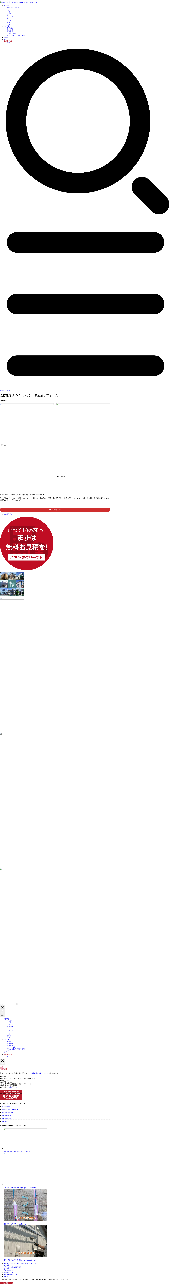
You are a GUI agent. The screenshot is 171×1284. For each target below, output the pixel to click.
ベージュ (10, 9)
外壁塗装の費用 (6, 1115)
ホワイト (10, 20)
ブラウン (10, 11)
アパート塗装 (11, 33)
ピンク (9, 22)
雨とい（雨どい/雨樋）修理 (16, 35)
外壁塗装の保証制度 (7, 1112)
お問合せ (6, 1276)
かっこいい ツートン (13, 7)
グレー (9, 18)
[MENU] (85, 387)
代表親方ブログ (5, 390)
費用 (8, 43)
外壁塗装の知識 (6, 1118)
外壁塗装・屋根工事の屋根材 (10, 1109)
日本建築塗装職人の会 (38, 1073)
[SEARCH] (85, 216)
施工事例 (6, 5)
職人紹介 (6, 37)
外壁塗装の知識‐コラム (11, 1274)
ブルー (9, 15)
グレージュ (10, 17)
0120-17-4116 (13, 1087)
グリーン (10, 24)
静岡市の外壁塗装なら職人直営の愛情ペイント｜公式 (21, 1263)
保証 (5, 39)
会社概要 (6, 1265)
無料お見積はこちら (55, 509)
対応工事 (6, 26)
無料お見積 (5, 1121)
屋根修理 (10, 32)
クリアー (10, 13)
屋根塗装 (10, 30)
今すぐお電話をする (6, 1283)
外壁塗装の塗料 (6, 1107)
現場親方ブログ (9, 1272)
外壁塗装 (10, 28)
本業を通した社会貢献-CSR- (12, 1267)
